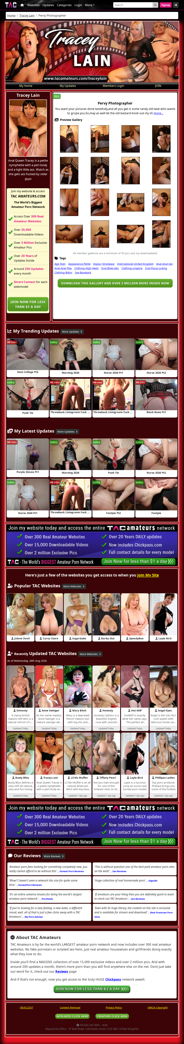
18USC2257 (26, 1007)
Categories (64, 5)
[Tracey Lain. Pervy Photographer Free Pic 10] (161, 170)
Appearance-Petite (79, 264)
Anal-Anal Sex (164, 264)
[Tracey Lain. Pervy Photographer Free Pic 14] (130, 202)
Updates (48, 5)
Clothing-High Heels (86, 268)
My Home (25, 86)
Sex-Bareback (83, 272)
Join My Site (148, 575)
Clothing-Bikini (63, 272)
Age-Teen (60, 264)
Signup (165, 5)
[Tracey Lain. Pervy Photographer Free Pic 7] (100, 170)
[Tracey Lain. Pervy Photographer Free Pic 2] (100, 139)
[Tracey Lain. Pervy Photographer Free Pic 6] (69, 170)
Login (78, 5)
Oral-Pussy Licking (156, 268)
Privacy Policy (114, 1007)
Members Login (113, 86)
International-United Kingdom (135, 264)
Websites (33, 5)
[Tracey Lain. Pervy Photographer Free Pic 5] (161, 139)
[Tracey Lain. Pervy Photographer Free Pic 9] (130, 170)
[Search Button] (155, 5)
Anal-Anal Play (63, 268)
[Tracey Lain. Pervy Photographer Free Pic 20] (161, 234)
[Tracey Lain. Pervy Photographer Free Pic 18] (100, 234)
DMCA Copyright (158, 1007)
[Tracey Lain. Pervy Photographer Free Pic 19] (130, 234)
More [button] (88, 5)
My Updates (68, 86)
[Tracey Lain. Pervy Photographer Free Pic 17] (69, 234)
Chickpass (113, 979)
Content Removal (70, 1007)
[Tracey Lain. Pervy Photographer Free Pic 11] (69, 202)
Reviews (61, 971)
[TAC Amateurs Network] (11, 5)
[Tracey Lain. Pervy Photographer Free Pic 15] (161, 202)
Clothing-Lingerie (131, 268)
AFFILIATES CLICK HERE (72, 1016)
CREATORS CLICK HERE (112, 1016)
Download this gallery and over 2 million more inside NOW (115, 283)
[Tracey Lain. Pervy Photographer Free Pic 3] (130, 139)
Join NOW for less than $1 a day (28, 304)
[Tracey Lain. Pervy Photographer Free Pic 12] (100, 202)
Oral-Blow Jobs (110, 268)
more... (158, 113)
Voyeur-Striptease (103, 264)
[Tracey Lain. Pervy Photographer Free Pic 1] (69, 139)
